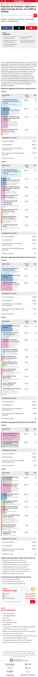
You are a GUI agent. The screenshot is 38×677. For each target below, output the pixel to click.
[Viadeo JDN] (28, 671)
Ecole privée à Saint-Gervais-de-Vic (13, 581)
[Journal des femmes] (10, 664)
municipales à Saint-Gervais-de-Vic (18, 80)
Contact (34, 651)
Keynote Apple (7, 620)
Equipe (15, 651)
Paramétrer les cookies (7, 655)
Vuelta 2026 (6, 624)
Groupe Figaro (32, 655)
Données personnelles (28, 653)
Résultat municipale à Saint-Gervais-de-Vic (15, 571)
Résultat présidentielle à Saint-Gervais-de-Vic (16, 564)
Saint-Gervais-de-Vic (25, 40)
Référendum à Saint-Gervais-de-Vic (13, 573)
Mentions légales (24, 655)
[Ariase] (10, 675)
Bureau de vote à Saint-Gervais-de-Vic (14, 560)
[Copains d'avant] (10, 671)
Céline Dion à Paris (8, 613)
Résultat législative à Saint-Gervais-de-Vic (15, 567)
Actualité (6, 593)
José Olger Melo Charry (10, 622)
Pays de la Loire (26, 4)
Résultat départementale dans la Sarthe (15, 562)
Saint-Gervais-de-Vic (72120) (11, 579)
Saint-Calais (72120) (12, 21)
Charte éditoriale (22, 651)
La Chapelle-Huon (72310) (16, 19)
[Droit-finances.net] (28, 668)
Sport (5, 596)
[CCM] (28, 664)
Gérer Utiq (16, 655)
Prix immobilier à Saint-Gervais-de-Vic (14, 583)
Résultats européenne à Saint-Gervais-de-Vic (16, 569)
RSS (14, 653)
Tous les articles (8, 653)
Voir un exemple (30, 593)
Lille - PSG (6, 618)
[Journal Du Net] (10, 668)
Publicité (29, 651)
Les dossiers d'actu (9, 598)
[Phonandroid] (28, 675)
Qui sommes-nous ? (7, 651)
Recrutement (19, 653)
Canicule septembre (9, 616)
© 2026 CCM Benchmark (19, 656)
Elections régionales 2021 (12, 4)
